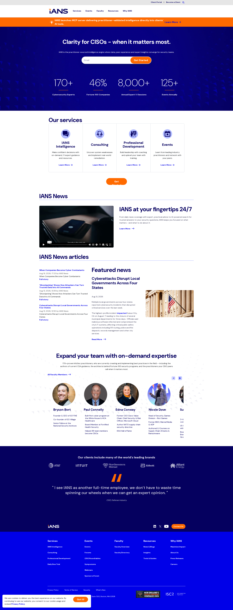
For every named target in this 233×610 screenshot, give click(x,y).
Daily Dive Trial (54, 564)
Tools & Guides (149, 558)
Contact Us (178, 526)
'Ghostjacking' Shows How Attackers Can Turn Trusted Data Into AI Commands (61, 286)
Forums (88, 552)
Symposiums (90, 564)
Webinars (89, 570)
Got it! (80, 599)
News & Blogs (149, 547)
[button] (77, 11)
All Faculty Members (57, 374)
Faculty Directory (122, 552)
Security (86, 590)
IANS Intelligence (55, 547)
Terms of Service (71, 590)
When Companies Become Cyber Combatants (61, 270)
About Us (175, 552)
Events (88, 547)
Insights (146, 552)
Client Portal (156, 2)
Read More (97, 339)
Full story (43, 279)
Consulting (52, 552)
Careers (174, 564)
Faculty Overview (122, 547)
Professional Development (59, 558)
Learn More (171, 22)
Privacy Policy (53, 590)
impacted (122, 313)
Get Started (141, 60)
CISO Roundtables (92, 558)
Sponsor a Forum (92, 576)
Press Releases (177, 558)
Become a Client (173, 2)
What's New (100, 590)
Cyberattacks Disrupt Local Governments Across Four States (63, 306)
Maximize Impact (178, 547)
